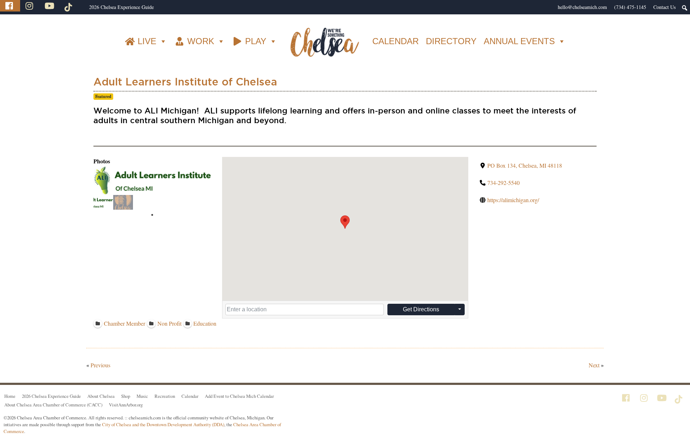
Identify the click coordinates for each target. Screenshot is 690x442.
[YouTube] (50, 5)
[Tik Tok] (69, 5)
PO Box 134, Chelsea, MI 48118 (524, 165)
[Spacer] (82, 7)
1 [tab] (152, 215)
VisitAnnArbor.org (126, 404)
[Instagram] (30, 5)
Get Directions (421, 309)
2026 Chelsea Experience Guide (121, 7)
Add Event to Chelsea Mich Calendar (239, 396)
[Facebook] (10, 5)
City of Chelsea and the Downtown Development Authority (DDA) (163, 424)
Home (9, 396)
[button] (345, 222)
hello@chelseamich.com (582, 7)
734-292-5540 (503, 182)
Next (594, 365)
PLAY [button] (255, 41)
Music (142, 396)
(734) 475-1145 (630, 7)
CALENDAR (395, 41)
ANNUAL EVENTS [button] (519, 41)
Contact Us (664, 7)
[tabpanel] (103, 202)
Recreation (165, 396)
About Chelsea (101, 396)
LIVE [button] (147, 41)
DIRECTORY (451, 41)
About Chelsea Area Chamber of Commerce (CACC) (53, 404)
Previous (100, 365)
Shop (125, 396)
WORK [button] (200, 41)
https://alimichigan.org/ (513, 200)
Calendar (189, 396)
